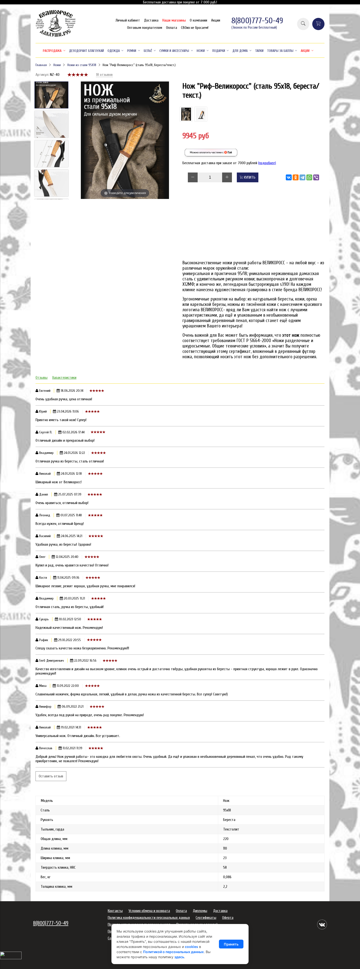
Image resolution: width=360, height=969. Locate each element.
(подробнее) (267, 163)
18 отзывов (104, 74)
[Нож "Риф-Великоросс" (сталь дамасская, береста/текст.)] (200, 114)
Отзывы (42, 377)
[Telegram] (302, 177)
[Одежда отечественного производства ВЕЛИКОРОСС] (56, 36)
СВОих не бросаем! (194, 27)
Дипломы (200, 911)
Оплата (171, 27)
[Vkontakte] (322, 924)
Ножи (57, 65)
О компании (198, 20)
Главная (41, 65)
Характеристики (64, 377)
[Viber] (316, 177)
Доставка (151, 20)
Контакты (115, 911)
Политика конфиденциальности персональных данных (149, 917)
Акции (215, 20)
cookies (191, 947)
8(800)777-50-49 (257, 20)
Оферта (227, 917)
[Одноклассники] (296, 177)
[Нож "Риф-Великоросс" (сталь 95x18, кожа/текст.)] (186, 114)
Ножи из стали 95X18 (81, 65)
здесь (179, 957)
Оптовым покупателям (144, 27)
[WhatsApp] (309, 177)
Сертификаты (206, 917)
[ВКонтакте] (289, 177)
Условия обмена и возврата (149, 911)
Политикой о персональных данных (173, 952)
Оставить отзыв (51, 776)
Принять (231, 944)
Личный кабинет (128, 20)
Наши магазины (174, 20)
